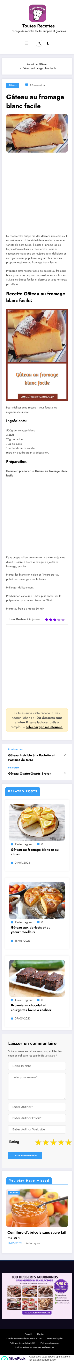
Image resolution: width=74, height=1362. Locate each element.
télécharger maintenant (44, 727)
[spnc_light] (48, 43)
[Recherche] (39, 43)
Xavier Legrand (24, 844)
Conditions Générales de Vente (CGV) (24, 1338)
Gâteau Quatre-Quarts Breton (29, 773)
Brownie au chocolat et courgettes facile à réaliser (31, 1007)
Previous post (15, 749)
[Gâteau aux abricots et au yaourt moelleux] (37, 900)
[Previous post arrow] (65, 754)
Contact (40, 1334)
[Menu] (27, 43)
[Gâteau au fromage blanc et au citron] (37, 822)
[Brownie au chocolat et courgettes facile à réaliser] (37, 978)
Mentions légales (54, 1338)
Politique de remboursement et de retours (34, 1347)
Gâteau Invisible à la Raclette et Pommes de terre (31, 757)
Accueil (28, 1334)
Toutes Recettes (38, 26)
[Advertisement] (37, 196)
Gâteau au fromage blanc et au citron (35, 851)
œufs (11, 435)
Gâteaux (12, 85)
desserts (45, 236)
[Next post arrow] (65, 773)
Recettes (28, 1192)
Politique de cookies (49, 1343)
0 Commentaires (37, 85)
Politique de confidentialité (22, 1343)
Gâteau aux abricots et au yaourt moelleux (30, 929)
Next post (13, 767)
